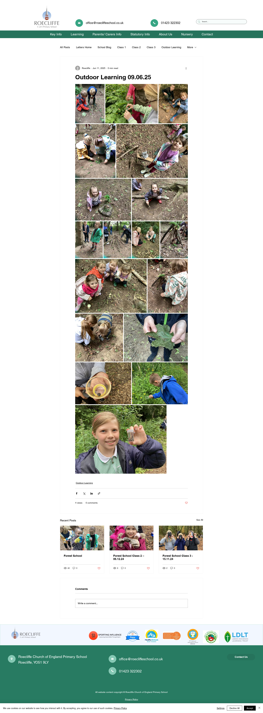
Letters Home (83, 47)
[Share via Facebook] (76, 493)
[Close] (259, 708)
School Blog (104, 47)
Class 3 (151, 47)
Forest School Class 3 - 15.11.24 (178, 557)
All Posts (65, 47)
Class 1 (121, 47)
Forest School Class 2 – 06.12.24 (128, 557)
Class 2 (136, 47)
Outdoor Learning (171, 47)
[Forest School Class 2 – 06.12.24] (132, 538)
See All (199, 520)
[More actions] (186, 68)
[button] (56, 34)
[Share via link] (99, 493)
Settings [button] (220, 708)
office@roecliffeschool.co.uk (104, 23)
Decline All (235, 708)
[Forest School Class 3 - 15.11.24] (181, 538)
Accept (250, 708)
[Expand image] (90, 103)
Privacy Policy (131, 699)
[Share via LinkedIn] (91, 493)
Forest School (73, 555)
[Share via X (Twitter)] (84, 493)
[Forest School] (82, 538)
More (190, 47)
